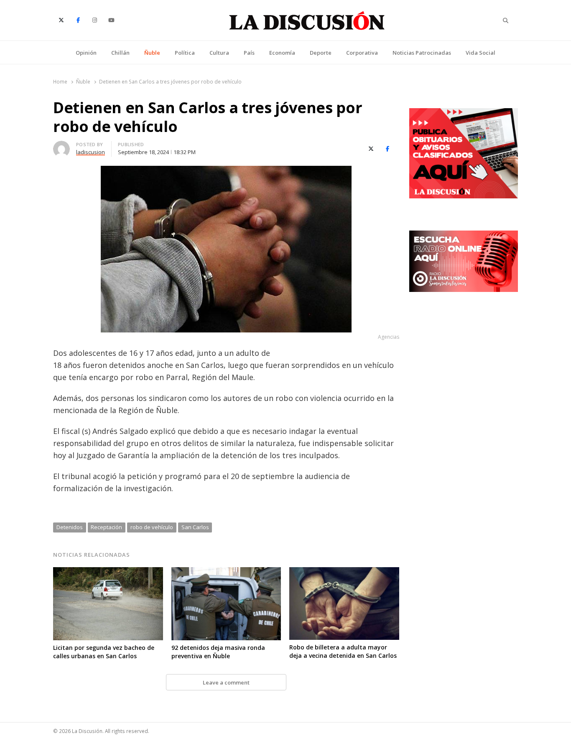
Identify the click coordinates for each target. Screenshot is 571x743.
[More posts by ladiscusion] (61, 146)
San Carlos (195, 527)
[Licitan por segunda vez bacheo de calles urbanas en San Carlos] (108, 572)
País (249, 52)
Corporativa (362, 52)
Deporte (320, 52)
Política (185, 52)
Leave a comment (226, 682)
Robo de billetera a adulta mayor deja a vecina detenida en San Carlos (343, 651)
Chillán (120, 52)
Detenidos (69, 527)
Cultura (219, 52)
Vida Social (480, 52)
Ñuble (152, 52)
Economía (282, 52)
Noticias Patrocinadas (422, 52)
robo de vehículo (151, 527)
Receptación (106, 527)
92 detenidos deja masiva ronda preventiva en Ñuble (218, 652)
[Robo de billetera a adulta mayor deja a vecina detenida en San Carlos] (344, 572)
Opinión (86, 52)
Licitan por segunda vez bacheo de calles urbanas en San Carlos (103, 652)
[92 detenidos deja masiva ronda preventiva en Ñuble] (226, 572)
